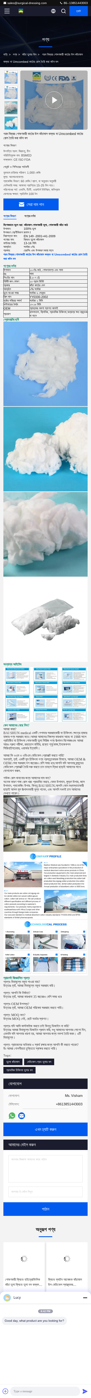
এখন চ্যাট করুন (45, 1129)
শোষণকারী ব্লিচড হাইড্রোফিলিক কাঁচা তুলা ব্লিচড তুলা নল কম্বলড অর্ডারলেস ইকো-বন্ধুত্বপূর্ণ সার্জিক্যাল (23, 1282)
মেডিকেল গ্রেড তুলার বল (39, 1061)
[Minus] (85, 1297)
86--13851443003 (75, 3)
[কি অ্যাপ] (12, 1115)
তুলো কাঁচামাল (12, 1061)
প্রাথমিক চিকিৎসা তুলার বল (19, 1070)
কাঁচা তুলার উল (29, 54)
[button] (12, 128)
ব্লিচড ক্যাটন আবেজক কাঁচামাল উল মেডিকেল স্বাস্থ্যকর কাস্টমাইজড (65, 1282)
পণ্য (15, 54)
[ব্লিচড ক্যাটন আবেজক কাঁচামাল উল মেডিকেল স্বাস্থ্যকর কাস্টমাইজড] (67, 1258)
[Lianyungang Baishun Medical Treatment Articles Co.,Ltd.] (20, 11)
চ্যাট (78, 11)
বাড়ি (5, 54)
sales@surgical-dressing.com (27, 3)
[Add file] (5, 1391)
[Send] (85, 1391)
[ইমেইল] (21, 1116)
